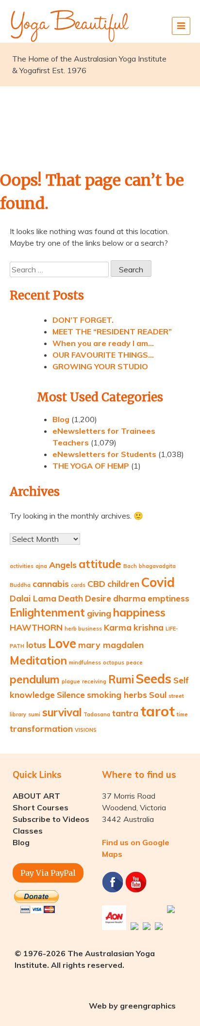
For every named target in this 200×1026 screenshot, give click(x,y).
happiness (139, 612)
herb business (83, 628)
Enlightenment (47, 612)
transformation (41, 728)
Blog (60, 419)
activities (21, 566)
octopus (113, 662)
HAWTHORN (36, 627)
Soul (158, 694)
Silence (71, 694)
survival (62, 712)
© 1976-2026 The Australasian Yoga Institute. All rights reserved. (85, 959)
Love (62, 643)
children (123, 583)
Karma (118, 627)
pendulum (35, 679)
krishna (148, 627)
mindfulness (85, 662)
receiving (94, 681)
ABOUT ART (36, 796)
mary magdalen (111, 644)
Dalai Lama (33, 598)
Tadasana (96, 714)
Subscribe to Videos (51, 819)
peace (134, 662)
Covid (158, 582)
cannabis (51, 583)
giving (99, 613)
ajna (41, 566)
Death (70, 598)
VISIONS (86, 729)
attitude (100, 564)
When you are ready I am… (103, 343)
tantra (125, 713)
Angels (63, 564)
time (182, 714)
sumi (34, 714)
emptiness (168, 598)
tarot (157, 711)
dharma (129, 598)
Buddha (20, 585)
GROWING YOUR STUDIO (100, 366)
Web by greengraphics (132, 1005)
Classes (28, 831)
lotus (36, 644)
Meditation (38, 660)
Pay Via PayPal (48, 873)
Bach (130, 566)
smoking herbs (117, 694)
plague (71, 681)
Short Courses (40, 807)
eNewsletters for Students (104, 454)
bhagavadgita (157, 566)
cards (78, 585)
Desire (98, 598)
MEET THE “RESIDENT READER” (112, 331)
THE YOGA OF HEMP (90, 466)
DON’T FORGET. (83, 320)
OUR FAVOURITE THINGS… (103, 355)
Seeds (153, 679)
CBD (96, 583)
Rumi (121, 679)
